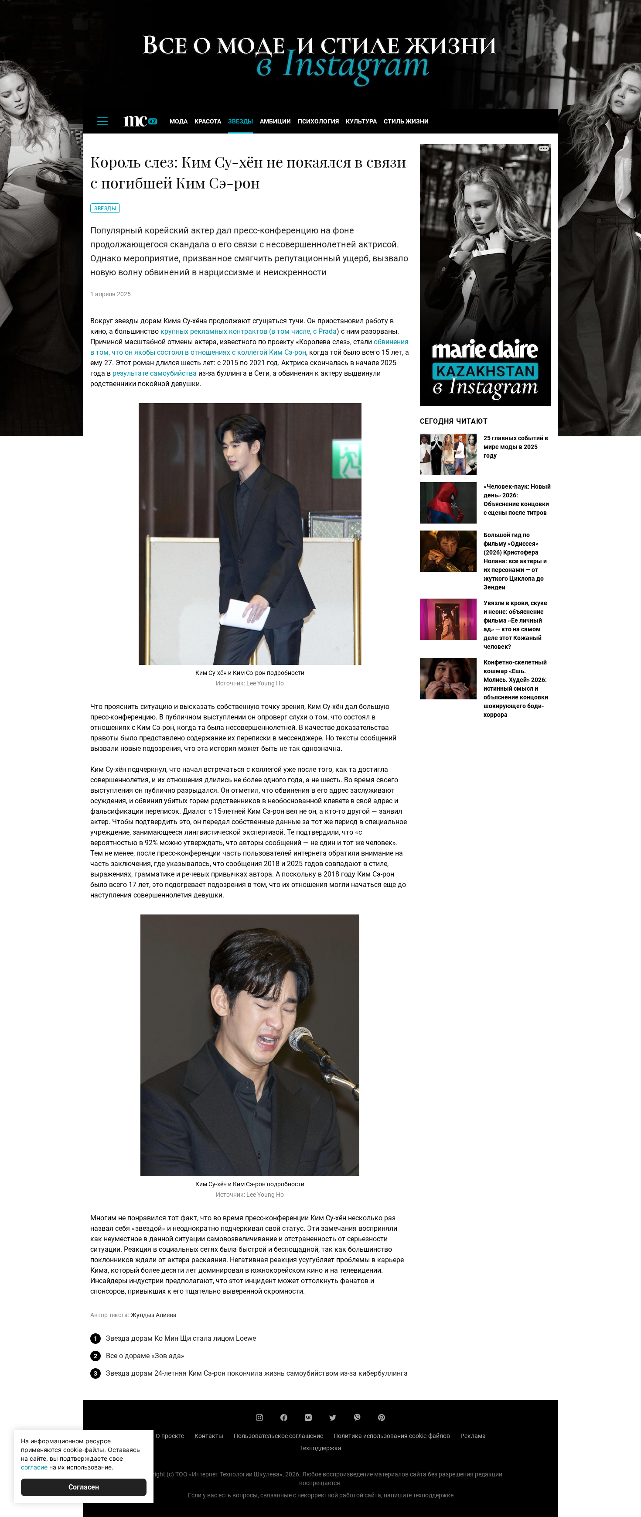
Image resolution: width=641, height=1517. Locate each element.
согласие (34, 1467)
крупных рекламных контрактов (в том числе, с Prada (248, 331)
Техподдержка (320, 1448)
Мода (179, 121)
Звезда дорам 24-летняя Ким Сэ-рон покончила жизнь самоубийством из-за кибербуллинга (257, 1373)
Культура (361, 121)
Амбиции (275, 121)
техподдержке (433, 1495)
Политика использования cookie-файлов (392, 1435)
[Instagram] (259, 1417)
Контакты (208, 1435)
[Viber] (357, 1417)
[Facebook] (283, 1417)
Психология (318, 121)
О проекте (170, 1435)
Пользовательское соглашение (278, 1435)
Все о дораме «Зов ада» (145, 1356)
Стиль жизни (406, 121)
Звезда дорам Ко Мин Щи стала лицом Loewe (181, 1338)
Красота (207, 121)
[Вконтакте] (308, 1417)
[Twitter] (332, 1417)
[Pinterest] (381, 1417)
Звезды (240, 121)
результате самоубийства (155, 373)
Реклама (473, 1435)
